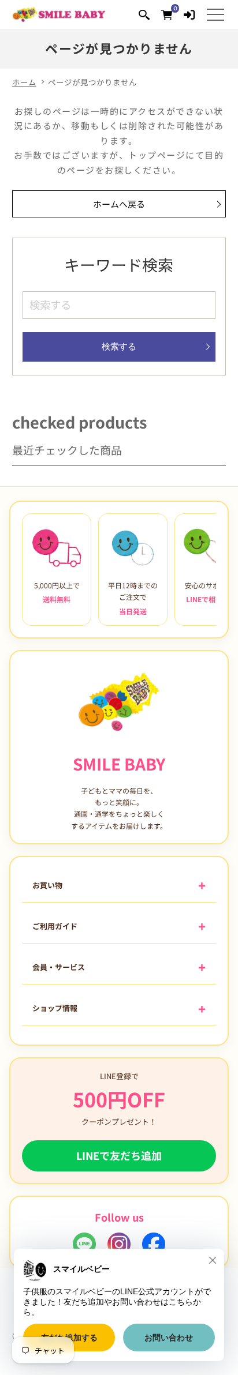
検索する (119, 346)
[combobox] (119, 305)
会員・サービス (58, 966)
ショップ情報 (54, 1007)
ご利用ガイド (54, 926)
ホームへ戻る (119, 204)
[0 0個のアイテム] (166, 14)
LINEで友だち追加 (119, 1155)
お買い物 (47, 885)
